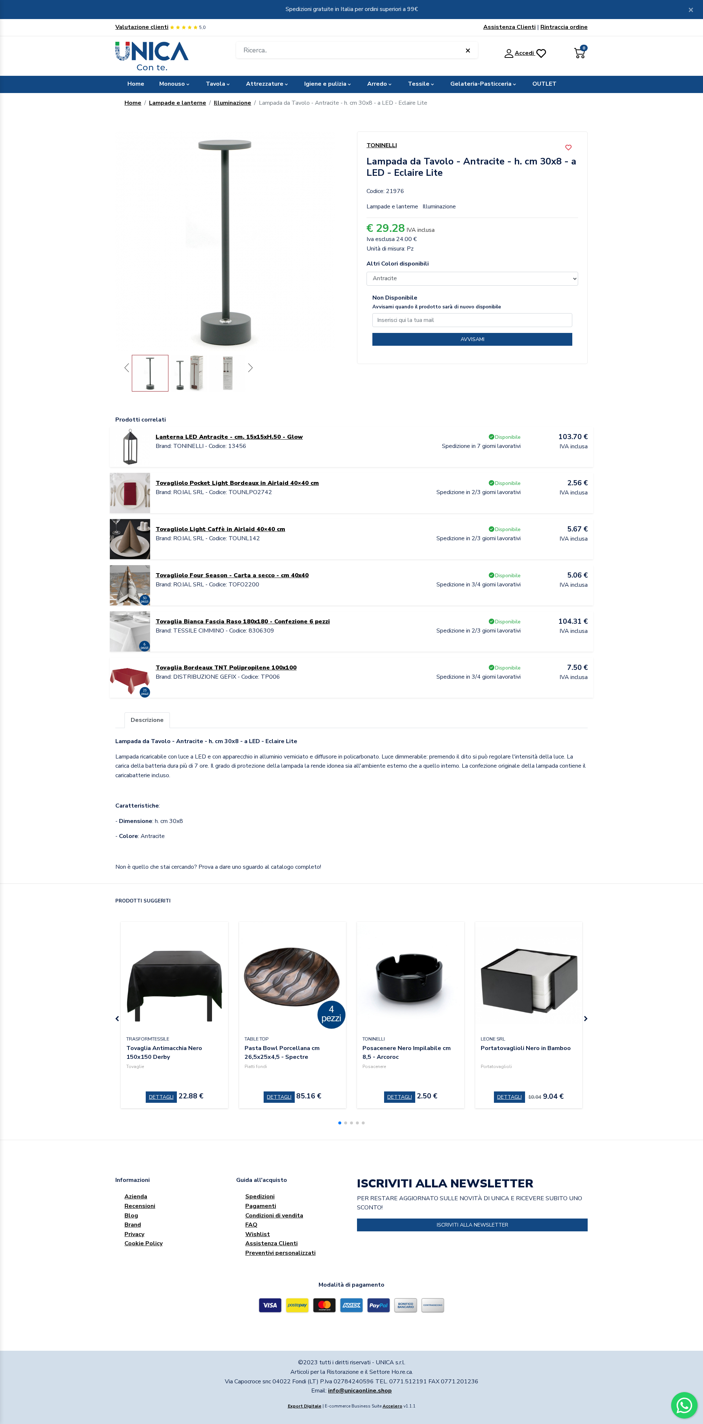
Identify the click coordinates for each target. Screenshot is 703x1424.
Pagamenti (260, 1206)
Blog (131, 1216)
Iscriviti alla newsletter (472, 1224)
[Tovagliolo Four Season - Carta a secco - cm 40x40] (130, 585)
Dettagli (161, 1097)
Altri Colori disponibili (398, 264)
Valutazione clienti (141, 27)
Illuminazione (232, 103)
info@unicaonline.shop (360, 1391)
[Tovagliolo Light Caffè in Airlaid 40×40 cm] (130, 539)
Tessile (418, 84)
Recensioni (139, 1206)
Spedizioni (260, 1197)
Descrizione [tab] (147, 720)
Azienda (135, 1197)
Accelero (392, 1406)
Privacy (134, 1234)
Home (135, 84)
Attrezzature (264, 84)
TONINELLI (382, 145)
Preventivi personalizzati (280, 1253)
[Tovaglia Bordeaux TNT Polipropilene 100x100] (130, 677)
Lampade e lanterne (177, 103)
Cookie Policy (143, 1243)
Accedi (525, 53)
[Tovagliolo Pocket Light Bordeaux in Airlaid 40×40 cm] (130, 493)
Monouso (172, 84)
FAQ (251, 1225)
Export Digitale (304, 1406)
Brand (132, 1225)
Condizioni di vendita (274, 1216)
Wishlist (257, 1234)
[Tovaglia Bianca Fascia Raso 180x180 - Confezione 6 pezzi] (130, 631)
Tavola (215, 84)
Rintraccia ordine (564, 27)
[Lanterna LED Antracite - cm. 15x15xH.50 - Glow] (130, 446)
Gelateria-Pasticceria (481, 84)
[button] (339, 1122)
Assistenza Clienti (509, 27)
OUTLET (544, 84)
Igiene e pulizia (325, 84)
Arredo (377, 84)
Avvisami (472, 339)
